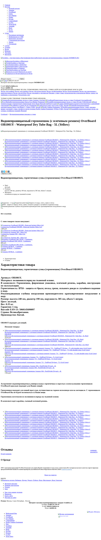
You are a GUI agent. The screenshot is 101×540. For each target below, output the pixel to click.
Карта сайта (9, 496)
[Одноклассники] (6, 171)
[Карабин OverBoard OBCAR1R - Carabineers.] (17, 245)
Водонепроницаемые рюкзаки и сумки (23, 114)
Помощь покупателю (12, 485)
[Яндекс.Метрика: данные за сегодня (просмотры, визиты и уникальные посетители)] (93, 512)
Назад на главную (50, 475)
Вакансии (8, 494)
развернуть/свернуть (67, 469)
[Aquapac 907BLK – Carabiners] (11, 252)
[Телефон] (5, 81)
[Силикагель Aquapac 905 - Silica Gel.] (14, 237)
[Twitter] (4, 171)
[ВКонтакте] (2, 171)
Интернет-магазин (11, 483)
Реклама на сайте (10, 497)
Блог (6, 489)
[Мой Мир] (8, 171)
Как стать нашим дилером (13, 492)
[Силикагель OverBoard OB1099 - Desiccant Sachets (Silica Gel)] (22, 230)
